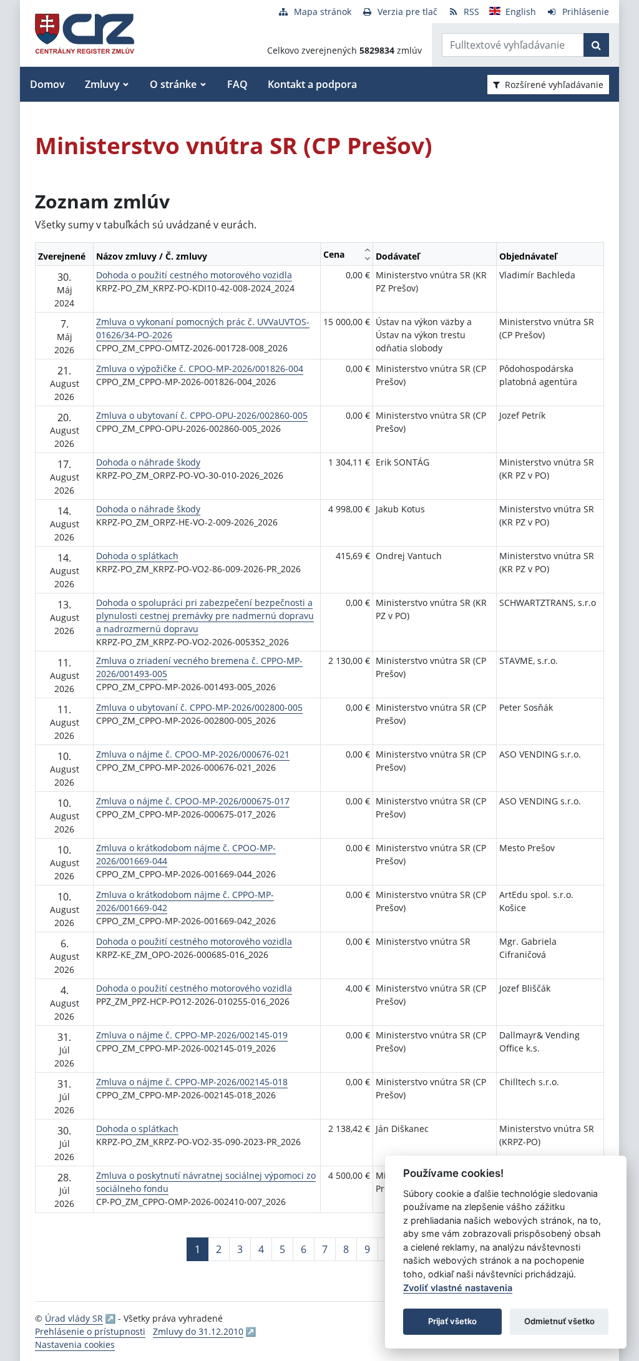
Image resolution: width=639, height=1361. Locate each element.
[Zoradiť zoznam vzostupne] (367, 249)
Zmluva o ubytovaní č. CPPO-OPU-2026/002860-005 (202, 415)
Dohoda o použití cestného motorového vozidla (194, 275)
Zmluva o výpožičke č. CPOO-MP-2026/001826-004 (199, 368)
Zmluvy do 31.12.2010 (198, 1331)
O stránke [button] (173, 84)
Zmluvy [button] (102, 84)
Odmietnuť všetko (559, 1321)
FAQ (237, 84)
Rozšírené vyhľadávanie (554, 84)
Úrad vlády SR (74, 1318)
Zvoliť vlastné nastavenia (457, 1287)
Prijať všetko (452, 1321)
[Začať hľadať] (596, 45)
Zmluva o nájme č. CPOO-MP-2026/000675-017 (193, 801)
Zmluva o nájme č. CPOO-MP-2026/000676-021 (193, 754)
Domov (47, 84)
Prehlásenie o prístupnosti (90, 1331)
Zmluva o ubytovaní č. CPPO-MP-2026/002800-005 (199, 707)
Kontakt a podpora (312, 84)
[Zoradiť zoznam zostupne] (367, 258)
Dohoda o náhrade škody (148, 462)
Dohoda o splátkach (137, 556)
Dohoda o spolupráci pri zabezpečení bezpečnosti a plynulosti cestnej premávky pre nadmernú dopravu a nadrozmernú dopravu (205, 616)
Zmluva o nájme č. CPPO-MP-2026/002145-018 (192, 1082)
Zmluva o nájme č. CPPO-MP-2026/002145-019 (192, 1035)
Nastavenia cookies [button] (75, 1344)
